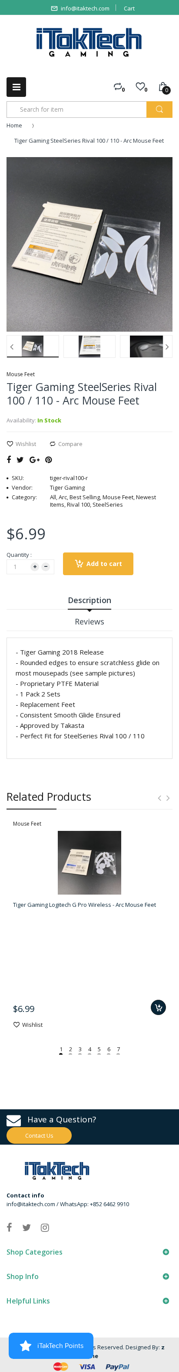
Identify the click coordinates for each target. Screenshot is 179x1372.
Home (14, 125)
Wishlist (26, 444)
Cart (129, 8)
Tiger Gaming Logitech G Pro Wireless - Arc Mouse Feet (84, 905)
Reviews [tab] (89, 621)
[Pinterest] (48, 459)
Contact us (39, 1135)
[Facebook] (9, 459)
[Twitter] (20, 459)
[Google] (35, 459)
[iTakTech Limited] (89, 42)
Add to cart (104, 563)
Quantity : (19, 555)
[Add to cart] (158, 1007)
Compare (70, 444)
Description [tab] (89, 600)
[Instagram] (45, 1227)
